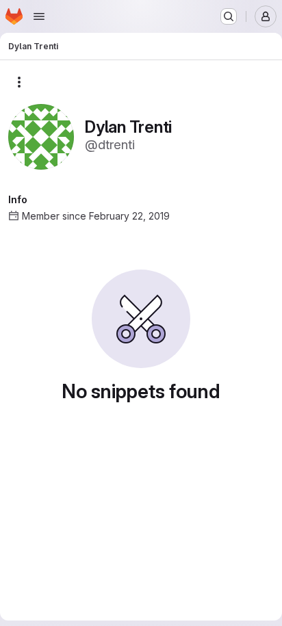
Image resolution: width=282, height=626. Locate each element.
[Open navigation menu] (39, 16)
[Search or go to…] (228, 16)
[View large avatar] (41, 136)
